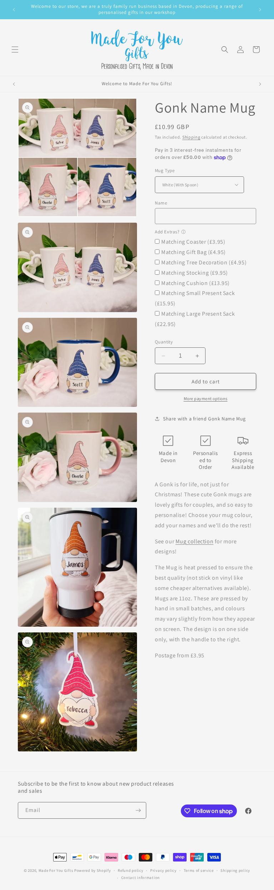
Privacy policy (163, 870)
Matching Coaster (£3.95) (193, 241)
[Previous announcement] (14, 9)
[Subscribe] (138, 810)
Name (161, 203)
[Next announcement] (260, 9)
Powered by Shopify (92, 870)
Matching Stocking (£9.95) (194, 272)
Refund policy (130, 870)
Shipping (191, 137)
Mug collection (194, 541)
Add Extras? (167, 232)
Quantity (164, 342)
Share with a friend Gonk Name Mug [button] (204, 418)
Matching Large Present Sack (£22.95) (195, 319)
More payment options (206, 398)
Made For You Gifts (56, 870)
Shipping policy (235, 870)
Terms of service (199, 870)
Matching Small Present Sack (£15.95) (195, 298)
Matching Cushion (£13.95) (195, 283)
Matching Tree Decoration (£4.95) (204, 262)
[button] (15, 49)
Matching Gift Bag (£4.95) (193, 252)
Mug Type (164, 170)
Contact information (140, 877)
